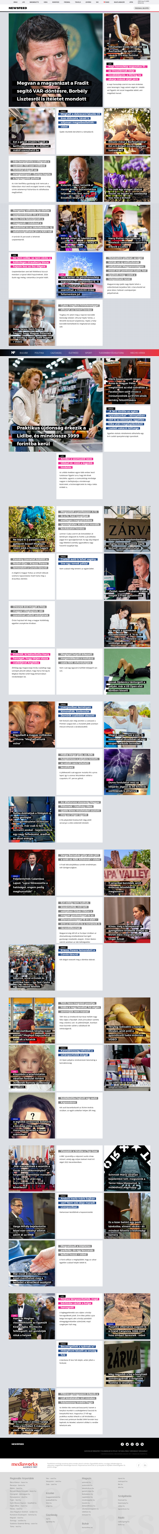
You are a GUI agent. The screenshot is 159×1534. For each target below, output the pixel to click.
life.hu (120, 1484)
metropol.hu (122, 1481)
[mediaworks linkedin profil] (144, 1465)
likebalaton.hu (87, 1494)
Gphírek (88, 2)
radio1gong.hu (123, 1522)
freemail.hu (122, 1500)
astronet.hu (86, 1482)
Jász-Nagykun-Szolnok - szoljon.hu (24, 1512)
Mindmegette (34, 2)
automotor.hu (87, 1485)
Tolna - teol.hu (15, 1526)
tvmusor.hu (86, 1515)
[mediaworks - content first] (24, 1465)
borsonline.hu (87, 1527)
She (97, 2)
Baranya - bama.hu (17, 1485)
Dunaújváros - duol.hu (18, 1497)
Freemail (67, 2)
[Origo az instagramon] (132, 1444)
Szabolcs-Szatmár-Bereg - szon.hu (23, 1523)
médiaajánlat (143, 1451)
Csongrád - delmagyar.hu (20, 1494)
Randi (107, 2)
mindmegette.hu (88, 1500)
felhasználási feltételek (109, 1451)
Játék (131, 2)
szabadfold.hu (51, 1500)
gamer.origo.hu (88, 1491)
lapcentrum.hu (123, 1509)
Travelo (78, 2)
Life (23, 2)
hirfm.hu (121, 1525)
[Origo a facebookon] (122, 1444)
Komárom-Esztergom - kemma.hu (23, 1515)
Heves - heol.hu (16, 1509)
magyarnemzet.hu (53, 1497)
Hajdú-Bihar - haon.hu (18, 1506)
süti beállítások (124, 1451)
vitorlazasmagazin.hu (90, 1509)
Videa (45, 2)
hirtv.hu (49, 1503)
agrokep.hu (50, 1522)
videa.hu (121, 1506)
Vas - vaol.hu (51, 1478)
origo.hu (49, 1506)
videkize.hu (86, 1512)
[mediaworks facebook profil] (138, 1465)
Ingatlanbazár (119, 2)
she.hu (120, 1487)
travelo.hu (86, 1503)
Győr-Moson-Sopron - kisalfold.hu (23, 1503)
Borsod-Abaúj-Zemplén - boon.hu (23, 1491)
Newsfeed (55, 2)
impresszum (134, 1451)
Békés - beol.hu (16, 1488)
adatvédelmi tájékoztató (92, 1451)
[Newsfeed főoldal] (18, 1444)
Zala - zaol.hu (51, 1484)
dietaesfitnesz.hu (88, 1506)
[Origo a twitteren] (127, 1444)
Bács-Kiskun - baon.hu (19, 1482)
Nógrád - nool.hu (16, 1518)
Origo (15, 2)
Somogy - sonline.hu (18, 1521)
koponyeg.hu (123, 1503)
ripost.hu (121, 1478)
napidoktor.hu (87, 1497)
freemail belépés (142, 8)
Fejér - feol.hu (15, 1500)
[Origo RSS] (142, 1444)
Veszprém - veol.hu (53, 1481)
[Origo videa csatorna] (137, 1444)
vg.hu (48, 1519)
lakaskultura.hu (88, 1488)
